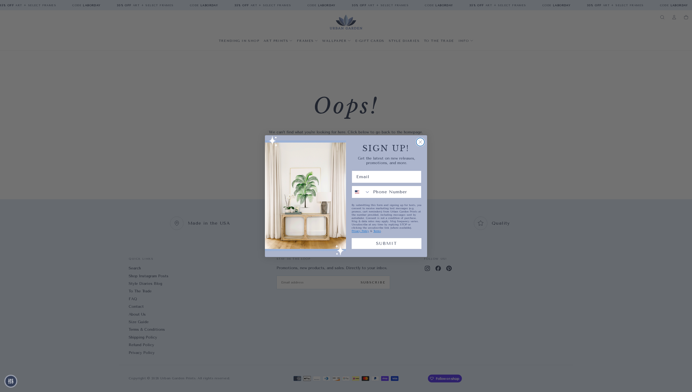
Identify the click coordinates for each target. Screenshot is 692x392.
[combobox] (361, 192)
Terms (377, 231)
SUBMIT (386, 243)
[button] (10, 381)
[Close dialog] (420, 142)
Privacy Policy (360, 231)
